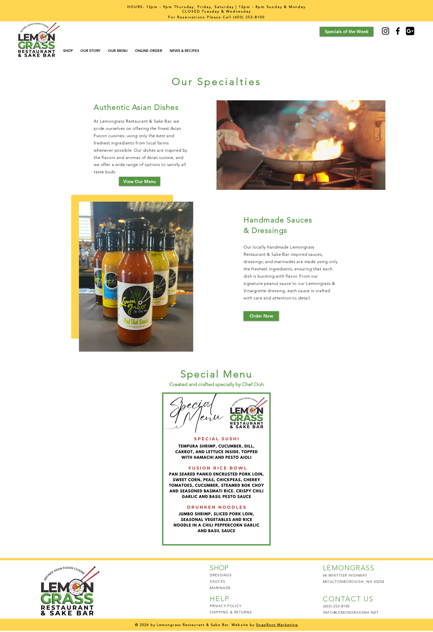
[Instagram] (385, 31)
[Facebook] (398, 31)
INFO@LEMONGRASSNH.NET (351, 612)
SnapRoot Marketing (277, 624)
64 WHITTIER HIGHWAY (345, 575)
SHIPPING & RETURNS (231, 612)
